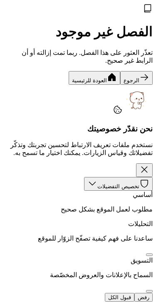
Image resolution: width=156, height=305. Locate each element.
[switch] (149, 254)
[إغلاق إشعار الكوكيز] (144, 170)
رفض (143, 297)
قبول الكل (119, 297)
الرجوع (131, 80)
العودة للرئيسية (89, 80)
